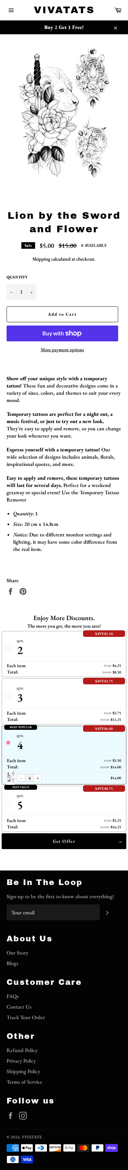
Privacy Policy (21, 1060)
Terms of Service (24, 1081)
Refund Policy (22, 1050)
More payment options (62, 350)
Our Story (17, 952)
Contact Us (19, 1006)
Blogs (12, 963)
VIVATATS (64, 10)
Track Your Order (26, 1017)
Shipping (41, 259)
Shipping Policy (23, 1071)
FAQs (13, 996)
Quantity (17, 277)
